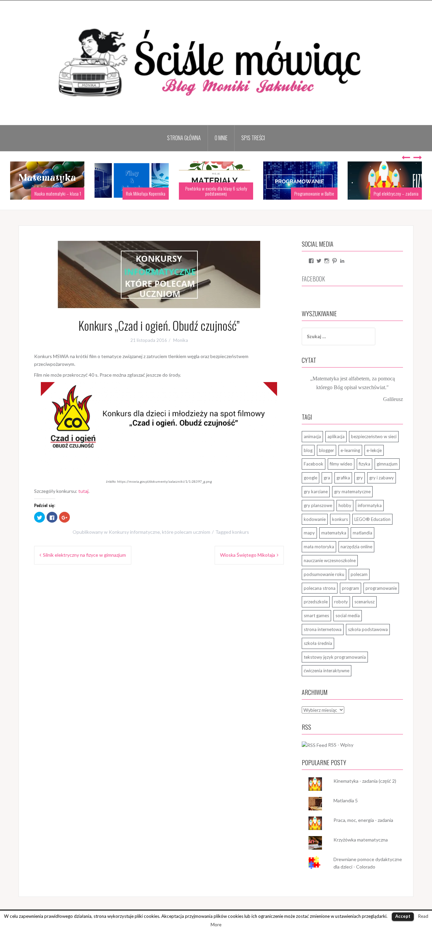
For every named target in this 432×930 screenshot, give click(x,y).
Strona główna (184, 138)
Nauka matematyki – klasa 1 (57, 193)
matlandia (362, 532)
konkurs (240, 532)
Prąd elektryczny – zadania (396, 193)
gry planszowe (318, 505)
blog (308, 450)
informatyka (370, 505)
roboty (341, 601)
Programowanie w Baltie (314, 193)
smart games (316, 615)
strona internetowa (323, 629)
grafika (343, 477)
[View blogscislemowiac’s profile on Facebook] (311, 260)
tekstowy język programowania (335, 657)
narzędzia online (356, 546)
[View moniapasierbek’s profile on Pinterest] (334, 260)
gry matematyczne (352, 491)
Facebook (313, 464)
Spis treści (253, 138)
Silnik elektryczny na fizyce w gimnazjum (84, 555)
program (350, 588)
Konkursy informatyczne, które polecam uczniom (159, 532)
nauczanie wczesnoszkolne (330, 560)
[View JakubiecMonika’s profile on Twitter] (319, 260)
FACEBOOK (313, 278)
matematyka (333, 532)
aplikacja (336, 436)
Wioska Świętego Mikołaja (247, 555)
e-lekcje (374, 450)
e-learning (350, 450)
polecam (359, 574)
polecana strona (319, 588)
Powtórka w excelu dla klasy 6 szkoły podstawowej (216, 191)
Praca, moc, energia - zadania (363, 820)
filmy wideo (341, 464)
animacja (312, 436)
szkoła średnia (318, 643)
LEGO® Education (372, 519)
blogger (326, 450)
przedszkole (316, 601)
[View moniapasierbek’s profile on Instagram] (326, 260)
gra (327, 477)
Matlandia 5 (345, 800)
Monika (180, 340)
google (310, 477)
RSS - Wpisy (340, 745)
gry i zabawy (381, 477)
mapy (309, 532)
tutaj (83, 491)
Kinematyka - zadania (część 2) (364, 781)
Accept (402, 916)
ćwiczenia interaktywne (326, 670)
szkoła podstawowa (368, 629)
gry (359, 477)
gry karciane (316, 491)
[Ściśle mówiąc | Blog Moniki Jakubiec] (216, 62)
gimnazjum (387, 464)
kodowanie (315, 519)
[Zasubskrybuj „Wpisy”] (314, 745)
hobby (345, 505)
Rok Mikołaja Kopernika (145, 193)
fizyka (364, 464)
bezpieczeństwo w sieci (374, 436)
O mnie (221, 138)
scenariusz (364, 601)
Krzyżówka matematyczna (360, 840)
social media (347, 615)
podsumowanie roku (324, 574)
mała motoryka (319, 546)
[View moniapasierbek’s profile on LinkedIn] (342, 260)
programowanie (381, 588)
